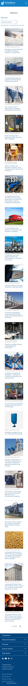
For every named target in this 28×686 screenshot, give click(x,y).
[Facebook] (9, 659)
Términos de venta (6, 679)
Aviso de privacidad (7, 674)
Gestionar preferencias (8, 681)
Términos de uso (6, 676)
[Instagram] (12, 659)
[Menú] (26, 3)
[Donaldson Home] (12, 3)
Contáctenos (6, 635)
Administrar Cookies (11, 683)
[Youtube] (6, 659)
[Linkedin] (3, 659)
